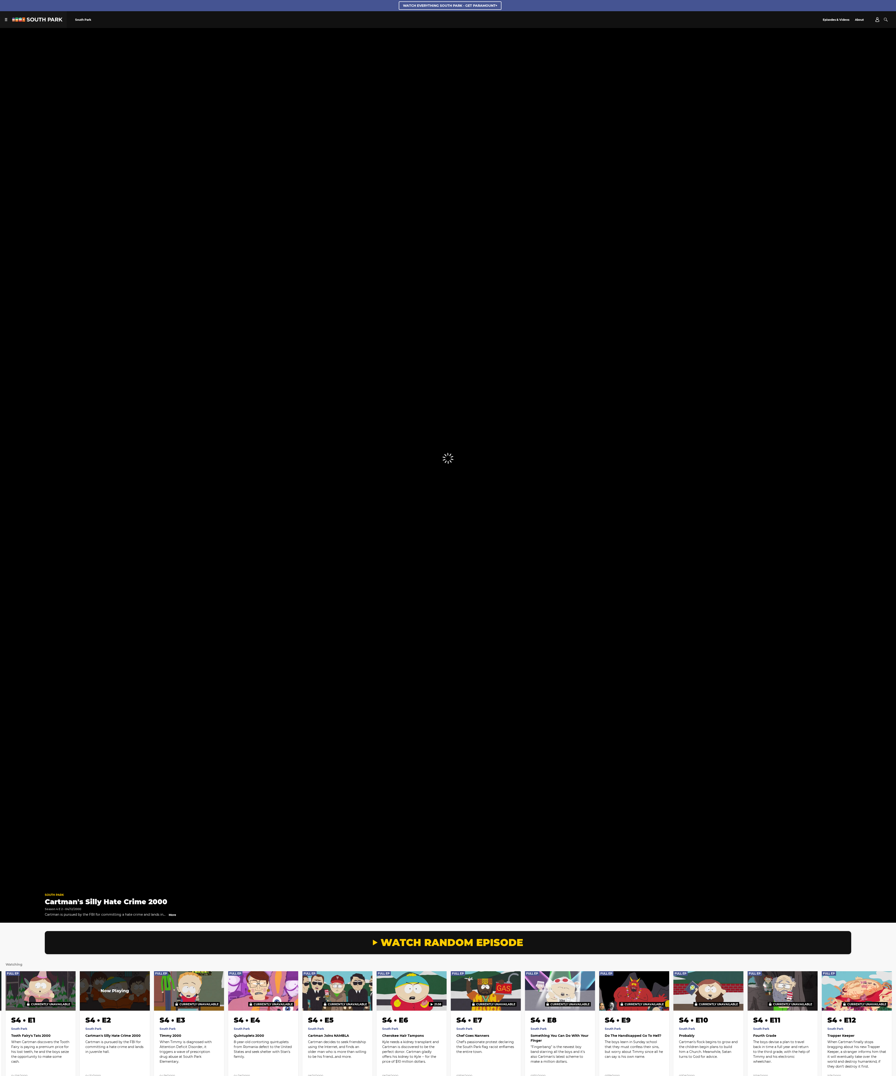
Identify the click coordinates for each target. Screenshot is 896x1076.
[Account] (877, 19)
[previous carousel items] (14, 1001)
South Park (54, 895)
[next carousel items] (882, 1001)
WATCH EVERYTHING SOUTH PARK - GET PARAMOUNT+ (450, 6)
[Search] (886, 19)
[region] (448, 458)
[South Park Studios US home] (37, 20)
